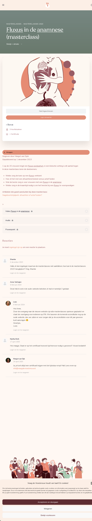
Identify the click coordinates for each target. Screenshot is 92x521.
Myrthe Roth (14, 339)
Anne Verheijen (15, 282)
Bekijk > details (12, 44)
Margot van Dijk (19, 359)
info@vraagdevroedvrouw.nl (24, 368)
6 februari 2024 (15, 285)
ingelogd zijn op (15, 247)
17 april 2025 (15, 342)
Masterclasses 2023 (33, 24)
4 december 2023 (16, 262)
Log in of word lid (46, 117)
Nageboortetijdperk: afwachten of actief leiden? (22, 195)
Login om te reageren (18, 273)
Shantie (13, 259)
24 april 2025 (18, 361)
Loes (15, 302)
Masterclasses (14, 24)
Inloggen (9, 152)
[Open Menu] (3, 5)
